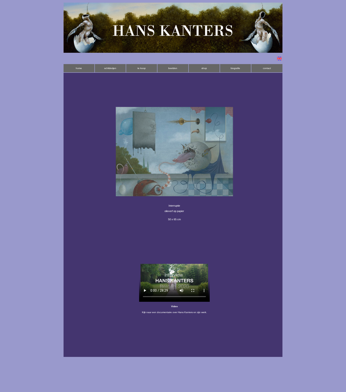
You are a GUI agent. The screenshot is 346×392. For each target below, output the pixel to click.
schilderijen (110, 68)
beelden (172, 68)
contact (267, 68)
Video (174, 306)
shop (204, 68)
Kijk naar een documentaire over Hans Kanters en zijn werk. (174, 312)
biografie (235, 68)
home (79, 68)
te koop (141, 68)
